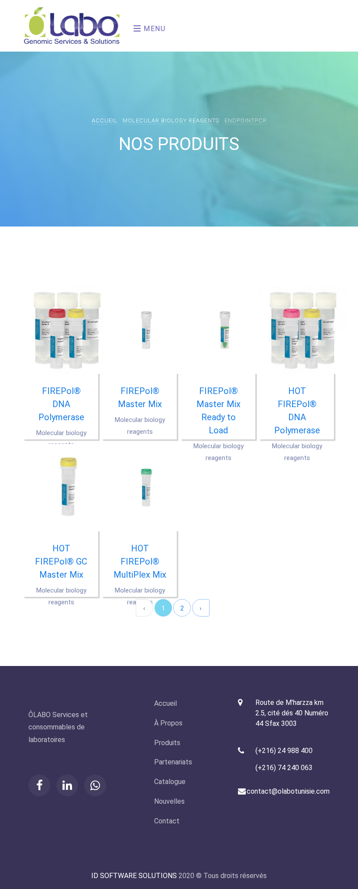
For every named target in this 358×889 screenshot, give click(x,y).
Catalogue (170, 781)
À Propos (168, 723)
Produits (167, 743)
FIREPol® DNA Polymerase (61, 404)
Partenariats (173, 762)
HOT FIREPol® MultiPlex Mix (140, 561)
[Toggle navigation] (131, 25)
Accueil (104, 120)
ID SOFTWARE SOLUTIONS (134, 876)
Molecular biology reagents (171, 120)
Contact (166, 821)
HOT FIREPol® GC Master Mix (61, 561)
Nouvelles (169, 801)
